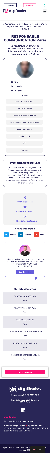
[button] (45, 11)
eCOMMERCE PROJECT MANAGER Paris (25, 331)
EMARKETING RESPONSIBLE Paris (25, 355)
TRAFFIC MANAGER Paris (25, 296)
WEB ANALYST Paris (25, 320)
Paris (25, 300)
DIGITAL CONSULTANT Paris (25, 343)
